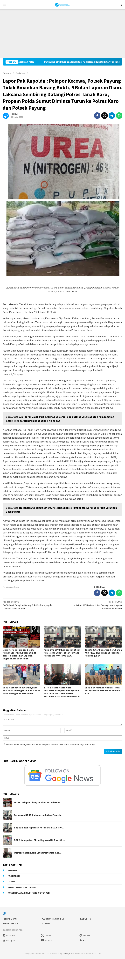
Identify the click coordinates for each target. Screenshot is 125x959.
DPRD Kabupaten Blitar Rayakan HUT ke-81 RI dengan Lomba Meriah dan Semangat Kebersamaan (21, 690)
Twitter (48, 935)
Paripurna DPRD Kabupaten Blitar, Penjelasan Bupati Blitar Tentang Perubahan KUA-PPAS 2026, (71, 61)
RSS (84, 940)
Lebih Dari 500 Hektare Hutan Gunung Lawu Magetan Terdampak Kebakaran (97, 605)
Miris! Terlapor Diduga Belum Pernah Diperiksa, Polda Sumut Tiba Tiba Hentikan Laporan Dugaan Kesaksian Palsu (19, 654)
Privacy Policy (10, 923)
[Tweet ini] (104, 115)
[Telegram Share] (112, 115)
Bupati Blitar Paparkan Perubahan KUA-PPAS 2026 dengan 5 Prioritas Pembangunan (103, 652)
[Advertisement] (62, 34)
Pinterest (87, 935)
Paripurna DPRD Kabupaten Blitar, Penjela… (38, 815)
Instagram (10, 940)
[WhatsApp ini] (119, 115)
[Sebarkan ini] (97, 115)
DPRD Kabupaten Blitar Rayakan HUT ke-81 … (39, 840)
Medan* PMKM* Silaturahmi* (22, 887)
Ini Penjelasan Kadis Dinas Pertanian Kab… (38, 852)
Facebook (10, 935)
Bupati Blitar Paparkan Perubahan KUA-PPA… (39, 827)
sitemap (46, 923)
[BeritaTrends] (62, 4)
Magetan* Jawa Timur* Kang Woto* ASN (28, 893)
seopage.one (68, 953)
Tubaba (11, 881)
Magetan (12, 870)
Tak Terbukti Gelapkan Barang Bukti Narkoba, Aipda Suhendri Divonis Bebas (27, 605)
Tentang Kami (10, 918)
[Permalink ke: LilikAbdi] (6, 115)
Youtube (48, 940)
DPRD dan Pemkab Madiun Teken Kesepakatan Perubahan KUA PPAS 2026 (103, 690)
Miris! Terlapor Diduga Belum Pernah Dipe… (38, 802)
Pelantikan (13, 876)
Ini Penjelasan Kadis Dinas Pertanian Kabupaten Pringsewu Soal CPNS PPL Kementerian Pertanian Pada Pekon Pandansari (62, 692)
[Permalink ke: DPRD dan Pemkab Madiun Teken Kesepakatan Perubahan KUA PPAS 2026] (103, 674)
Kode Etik (85, 918)
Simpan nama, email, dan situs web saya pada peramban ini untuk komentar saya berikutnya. (51, 744)
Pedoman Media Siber (53, 918)
